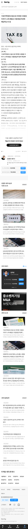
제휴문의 (23, 489)
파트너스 (12, 514)
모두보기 (24, 184)
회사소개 (3, 489)
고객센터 (3, 505)
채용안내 (3, 493)
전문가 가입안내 (24, 2)
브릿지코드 (3, 515)
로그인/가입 (16, 2)
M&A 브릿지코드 (17, 514)
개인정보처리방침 (16, 489)
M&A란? (22, 514)
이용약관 (8, 489)
